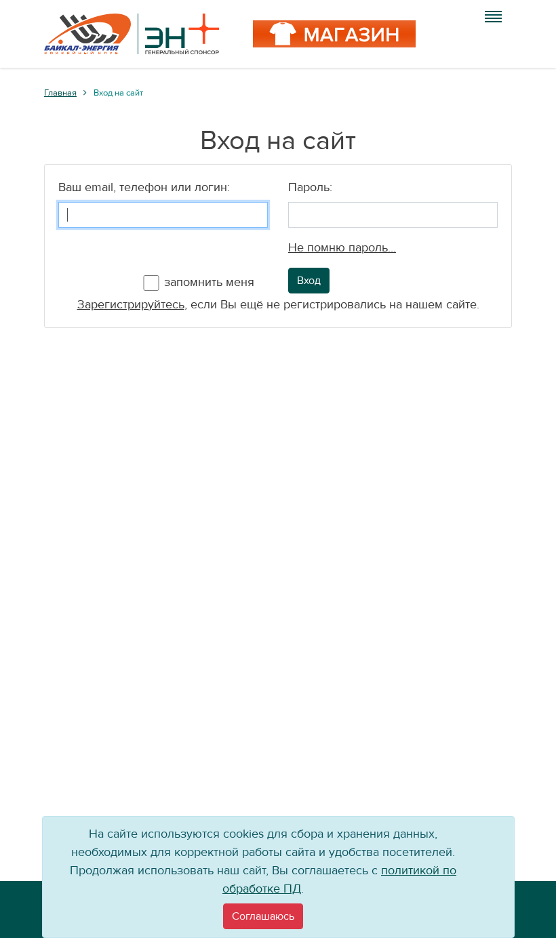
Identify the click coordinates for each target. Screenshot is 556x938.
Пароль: (310, 187)
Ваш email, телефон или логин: (144, 187)
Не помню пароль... (342, 248)
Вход (309, 280)
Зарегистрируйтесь (130, 304)
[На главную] (131, 34)
